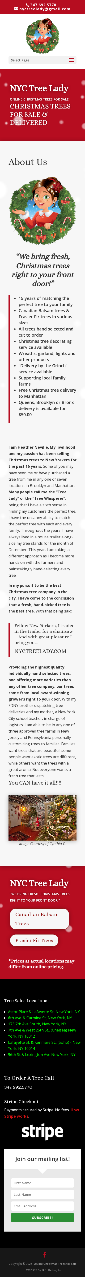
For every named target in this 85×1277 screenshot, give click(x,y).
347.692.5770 (43, 5)
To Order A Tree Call (29, 1078)
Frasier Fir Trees (34, 940)
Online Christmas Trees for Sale (54, 1264)
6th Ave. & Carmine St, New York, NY (40, 1017)
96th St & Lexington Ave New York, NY (42, 1054)
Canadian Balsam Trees (37, 918)
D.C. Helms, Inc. (52, 1270)
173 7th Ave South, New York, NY (37, 1024)
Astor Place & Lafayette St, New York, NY (44, 1011)
